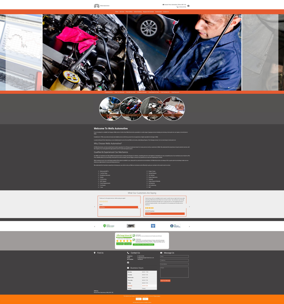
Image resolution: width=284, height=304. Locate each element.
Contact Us (166, 11)
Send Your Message (165, 280)
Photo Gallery (129, 11)
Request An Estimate (148, 11)
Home (116, 11)
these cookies (157, 296)
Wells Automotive (104, 5)
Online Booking (138, 11)
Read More (102, 207)
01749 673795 (182, 7)
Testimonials (158, 11)
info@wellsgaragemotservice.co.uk (181, 1)
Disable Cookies (147, 302)
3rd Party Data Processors (138, 302)
